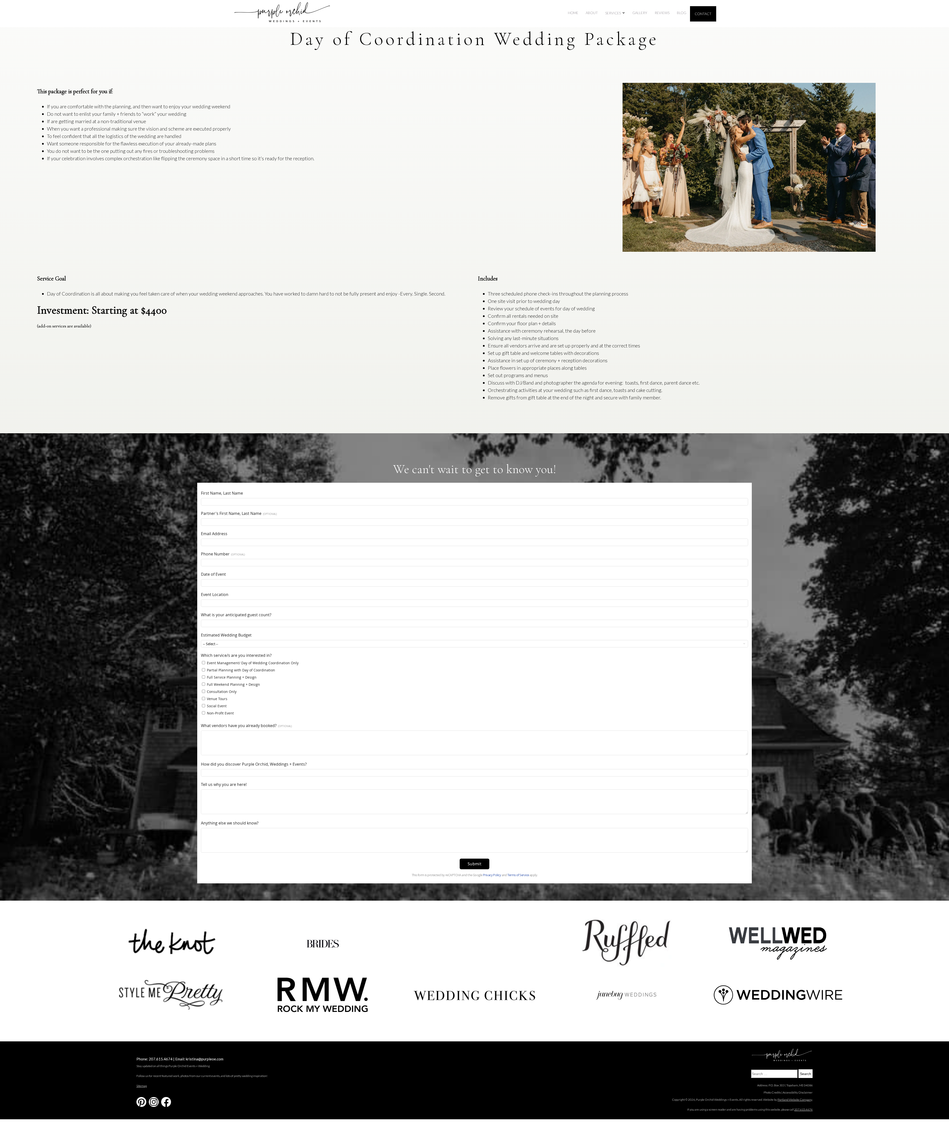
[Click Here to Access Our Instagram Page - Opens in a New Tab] (154, 1102)
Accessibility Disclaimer (798, 1092)
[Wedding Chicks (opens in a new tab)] (474, 995)
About (592, 13)
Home (573, 13)
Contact (703, 14)
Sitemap (141, 1086)
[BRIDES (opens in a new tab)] (322, 943)
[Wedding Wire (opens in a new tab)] (778, 995)
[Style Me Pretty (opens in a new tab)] (170, 994)
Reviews (662, 13)
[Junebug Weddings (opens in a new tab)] (626, 994)
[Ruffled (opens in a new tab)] (626, 943)
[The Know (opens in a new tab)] (170, 943)
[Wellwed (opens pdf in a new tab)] (778, 943)
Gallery (639, 13)
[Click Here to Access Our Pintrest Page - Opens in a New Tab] (141, 1102)
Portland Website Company (794, 1099)
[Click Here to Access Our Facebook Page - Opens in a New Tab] (166, 1102)
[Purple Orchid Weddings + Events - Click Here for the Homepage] (782, 1055)
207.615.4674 (161, 1059)
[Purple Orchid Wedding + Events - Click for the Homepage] (282, 14)
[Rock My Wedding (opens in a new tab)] (322, 995)
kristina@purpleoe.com (204, 1059)
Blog (681, 13)
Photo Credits (772, 1092)
